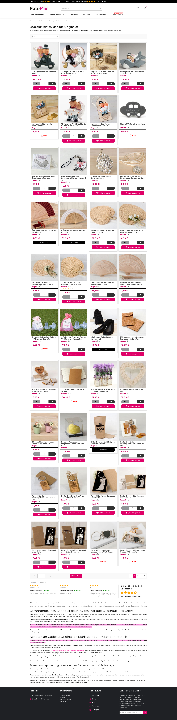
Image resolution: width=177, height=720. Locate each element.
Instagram (95, 710)
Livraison (62, 697)
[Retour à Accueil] (30, 21)
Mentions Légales (65, 699)
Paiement (63, 701)
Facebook (95, 695)
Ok (145, 712)
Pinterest (95, 706)
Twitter (94, 699)
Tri (32, 36)
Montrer (34, 576)
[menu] (138, 8)
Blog (93, 702)
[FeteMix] (44, 8)
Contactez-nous (65, 695)
